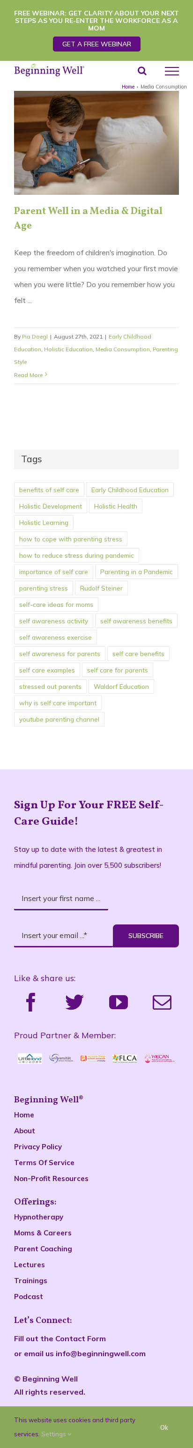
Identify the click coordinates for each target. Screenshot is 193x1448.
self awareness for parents (59, 654)
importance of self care (53, 572)
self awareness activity (53, 621)
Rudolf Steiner (101, 588)
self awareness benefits (136, 621)
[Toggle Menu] (172, 71)
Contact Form (80, 1338)
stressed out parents (50, 686)
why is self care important (57, 703)
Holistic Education (68, 349)
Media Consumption (123, 349)
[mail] (162, 1002)
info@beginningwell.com (101, 1353)
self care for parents (117, 670)
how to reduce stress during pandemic (76, 555)
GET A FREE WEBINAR (96, 44)
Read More (28, 374)
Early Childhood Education (130, 490)
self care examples (47, 670)
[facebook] (31, 1002)
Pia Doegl (35, 336)
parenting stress (43, 588)
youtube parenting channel (59, 719)
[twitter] (74, 1002)
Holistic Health (115, 506)
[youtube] (118, 1002)
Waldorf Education (121, 686)
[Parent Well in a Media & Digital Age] (96, 143)
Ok (164, 1427)
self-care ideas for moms (56, 604)
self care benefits (138, 654)
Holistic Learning (43, 522)
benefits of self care (49, 490)
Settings (54, 1434)
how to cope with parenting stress (70, 539)
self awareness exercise (55, 637)
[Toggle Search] (142, 70)
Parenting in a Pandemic (136, 572)
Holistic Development (50, 506)
